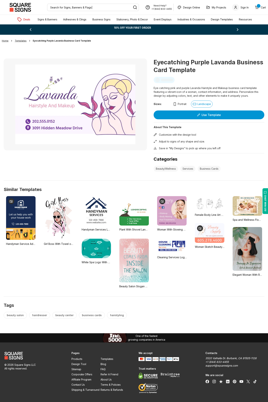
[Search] (135, 7)
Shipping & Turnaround (85, 389)
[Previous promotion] (30, 29)
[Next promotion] (237, 29)
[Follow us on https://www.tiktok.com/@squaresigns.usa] (255, 381)
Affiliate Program (81, 379)
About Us (106, 379)
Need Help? (160, 5)
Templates (107, 358)
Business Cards (209, 168)
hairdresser (39, 315)
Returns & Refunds (112, 389)
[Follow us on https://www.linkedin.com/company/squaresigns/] (228, 381)
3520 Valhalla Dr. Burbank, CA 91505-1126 (231, 358)
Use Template (211, 115)
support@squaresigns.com (221, 365)
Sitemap (76, 369)
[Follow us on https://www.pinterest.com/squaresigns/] (235, 381)
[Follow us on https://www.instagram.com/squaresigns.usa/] (214, 381)
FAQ (103, 369)
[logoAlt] (33, 355)
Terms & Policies (111, 384)
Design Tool (78, 364)
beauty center (64, 315)
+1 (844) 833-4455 (161, 9)
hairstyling (117, 315)
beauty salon (15, 315)
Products (76, 358)
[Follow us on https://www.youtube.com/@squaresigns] (241, 381)
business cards (92, 315)
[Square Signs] (20, 7)
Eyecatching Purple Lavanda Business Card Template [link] (62, 40)
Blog (103, 364)
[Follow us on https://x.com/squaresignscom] (248, 381)
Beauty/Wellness (166, 168)
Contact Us (78, 384)
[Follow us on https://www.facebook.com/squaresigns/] (207, 381)
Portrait (182, 104)
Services (188, 168)
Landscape (204, 104)
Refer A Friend (109, 374)
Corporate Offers (81, 374)
